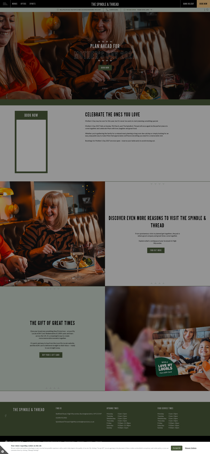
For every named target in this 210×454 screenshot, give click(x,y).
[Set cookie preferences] (4, 449)
